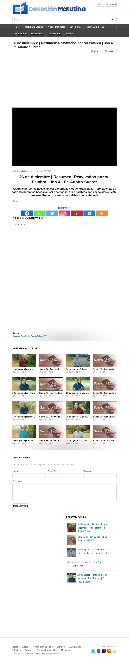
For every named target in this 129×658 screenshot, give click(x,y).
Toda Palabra (54, 33)
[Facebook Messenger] (89, 213)
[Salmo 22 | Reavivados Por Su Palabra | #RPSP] (51, 384)
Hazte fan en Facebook (98, 651)
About (25, 647)
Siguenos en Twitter (93, 651)
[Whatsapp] (40, 213)
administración (26, 171)
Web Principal (115, 651)
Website (87, 471)
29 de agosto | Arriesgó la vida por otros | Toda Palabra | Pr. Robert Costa (92, 578)
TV (45, 336)
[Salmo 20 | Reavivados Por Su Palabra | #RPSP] (51, 407)
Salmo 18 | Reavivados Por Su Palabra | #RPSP (61, 440)
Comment (17, 481)
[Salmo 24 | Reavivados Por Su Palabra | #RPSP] (51, 360)
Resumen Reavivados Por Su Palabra (27, 336)
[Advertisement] (64, 82)
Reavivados (37, 33)
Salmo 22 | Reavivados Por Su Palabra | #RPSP (61, 393)
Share (111, 51)
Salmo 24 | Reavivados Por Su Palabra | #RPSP (61, 369)
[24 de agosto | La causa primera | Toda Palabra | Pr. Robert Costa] (77, 431)
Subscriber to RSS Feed (109, 651)
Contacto (61, 647)
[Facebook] (27, 213)
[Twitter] (52, 213)
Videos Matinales (56, 27)
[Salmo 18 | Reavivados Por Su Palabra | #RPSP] (51, 431)
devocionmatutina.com (36, 654)
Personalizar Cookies (47, 650)
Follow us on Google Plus (104, 651)
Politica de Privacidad (42, 647)
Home (15, 647)
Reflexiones (21, 33)
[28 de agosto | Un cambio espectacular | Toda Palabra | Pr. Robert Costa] (77, 384)
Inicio (18, 27)
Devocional (75, 27)
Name (15, 471)
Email (50, 471)
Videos (69, 33)
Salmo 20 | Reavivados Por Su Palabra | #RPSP (61, 417)
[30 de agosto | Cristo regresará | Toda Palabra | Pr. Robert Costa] (77, 360)
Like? (97, 51)
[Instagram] (64, 213)
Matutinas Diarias (34, 27)
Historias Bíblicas (94, 27)
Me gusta (111, 4)
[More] (102, 213)
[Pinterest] (77, 213)
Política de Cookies (23, 650)
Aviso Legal (75, 647)
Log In (100, 4)
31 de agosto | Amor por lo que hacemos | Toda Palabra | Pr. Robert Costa (92, 528)
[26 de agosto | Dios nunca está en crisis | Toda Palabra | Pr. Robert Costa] (77, 407)
